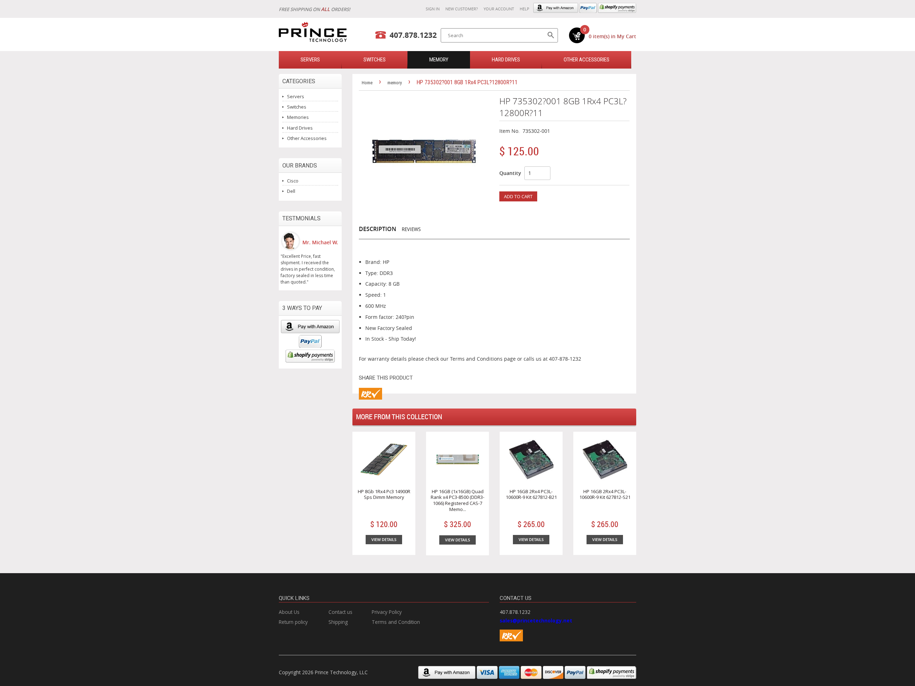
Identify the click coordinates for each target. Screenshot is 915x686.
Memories (298, 117)
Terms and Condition (396, 622)
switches (374, 59)
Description (377, 229)
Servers (295, 96)
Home (367, 82)
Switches (296, 107)
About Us (289, 612)
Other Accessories (586, 59)
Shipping (338, 622)
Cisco (292, 180)
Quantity (510, 173)
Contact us (340, 612)
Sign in (433, 8)
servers (310, 59)
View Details (383, 539)
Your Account (499, 8)
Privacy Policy (387, 612)
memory (438, 59)
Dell (291, 191)
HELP (524, 8)
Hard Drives (506, 59)
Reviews (411, 229)
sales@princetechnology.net (536, 620)
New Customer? (461, 8)
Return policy (293, 622)
